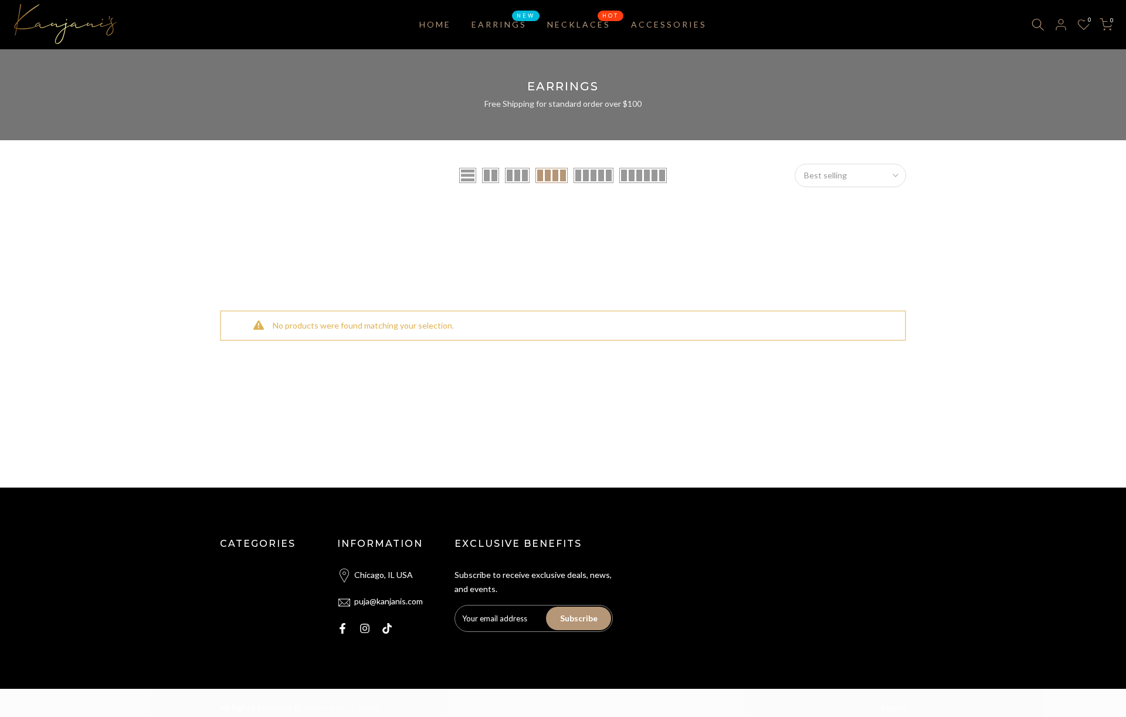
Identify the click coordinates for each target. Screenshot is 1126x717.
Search (893, 707)
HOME (435, 24)
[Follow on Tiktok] (387, 628)
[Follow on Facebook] (342, 628)
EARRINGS (503, 23)
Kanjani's (340, 707)
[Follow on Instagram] (364, 628)
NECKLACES (583, 23)
